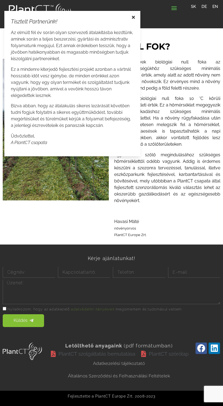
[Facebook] (201, 348)
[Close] (133, 17)
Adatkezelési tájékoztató (119, 363)
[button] (173, 8)
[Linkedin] (214, 348)
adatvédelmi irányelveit (92, 309)
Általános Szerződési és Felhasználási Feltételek (119, 375)
